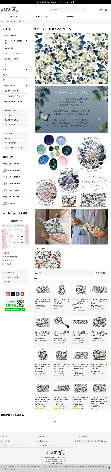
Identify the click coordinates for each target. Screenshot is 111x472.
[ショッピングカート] (101, 9)
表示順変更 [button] (102, 273)
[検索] (84, 9)
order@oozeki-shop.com (56, 463)
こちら (13, 469)
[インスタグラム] (8, 294)
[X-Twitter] (13, 294)
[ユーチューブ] (22, 294)
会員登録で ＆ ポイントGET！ (56, 2)
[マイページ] (106, 9)
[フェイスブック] (18, 294)
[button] (97, 16)
